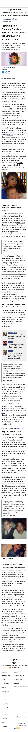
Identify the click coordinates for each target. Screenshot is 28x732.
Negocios (4, 699)
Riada (2, 15)
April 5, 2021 (20, 428)
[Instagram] (16, 660)
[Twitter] (5, 72)
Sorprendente (5, 703)
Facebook (4, 718)
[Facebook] (2, 72)
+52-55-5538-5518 (19, 675)
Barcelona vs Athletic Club (14, 15)
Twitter (3, 722)
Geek (2, 712)
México (13, 12)
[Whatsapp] (8, 72)
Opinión (3, 687)
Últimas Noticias (6, 12)
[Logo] (14, 9)
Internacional (19, 12)
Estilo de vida (5, 691)
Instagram (4, 726)
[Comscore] (14, 667)
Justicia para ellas (6, 21)
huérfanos (4, 620)
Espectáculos (5, 708)
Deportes (4, 695)
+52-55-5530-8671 (19, 679)
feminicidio (9, 135)
